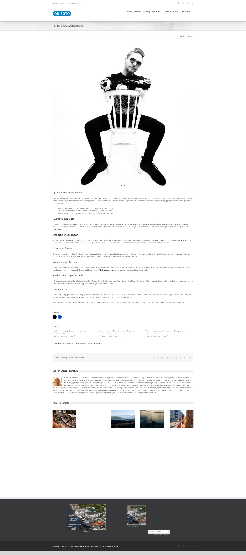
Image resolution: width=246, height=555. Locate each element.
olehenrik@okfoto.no (75, 3)
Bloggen (87, 531)
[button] (136, 516)
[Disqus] (123, 462)
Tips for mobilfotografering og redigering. (69, 331)
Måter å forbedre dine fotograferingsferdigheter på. (166, 331)
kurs (102, 302)
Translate (166, 535)
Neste (190, 36)
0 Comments (98, 343)
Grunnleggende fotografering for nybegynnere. (117, 331)
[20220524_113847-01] (123, 116)
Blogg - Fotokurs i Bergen (84, 343)
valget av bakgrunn (184, 240)
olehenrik (58, 343)
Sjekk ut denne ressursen (108, 270)
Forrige (182, 36)
